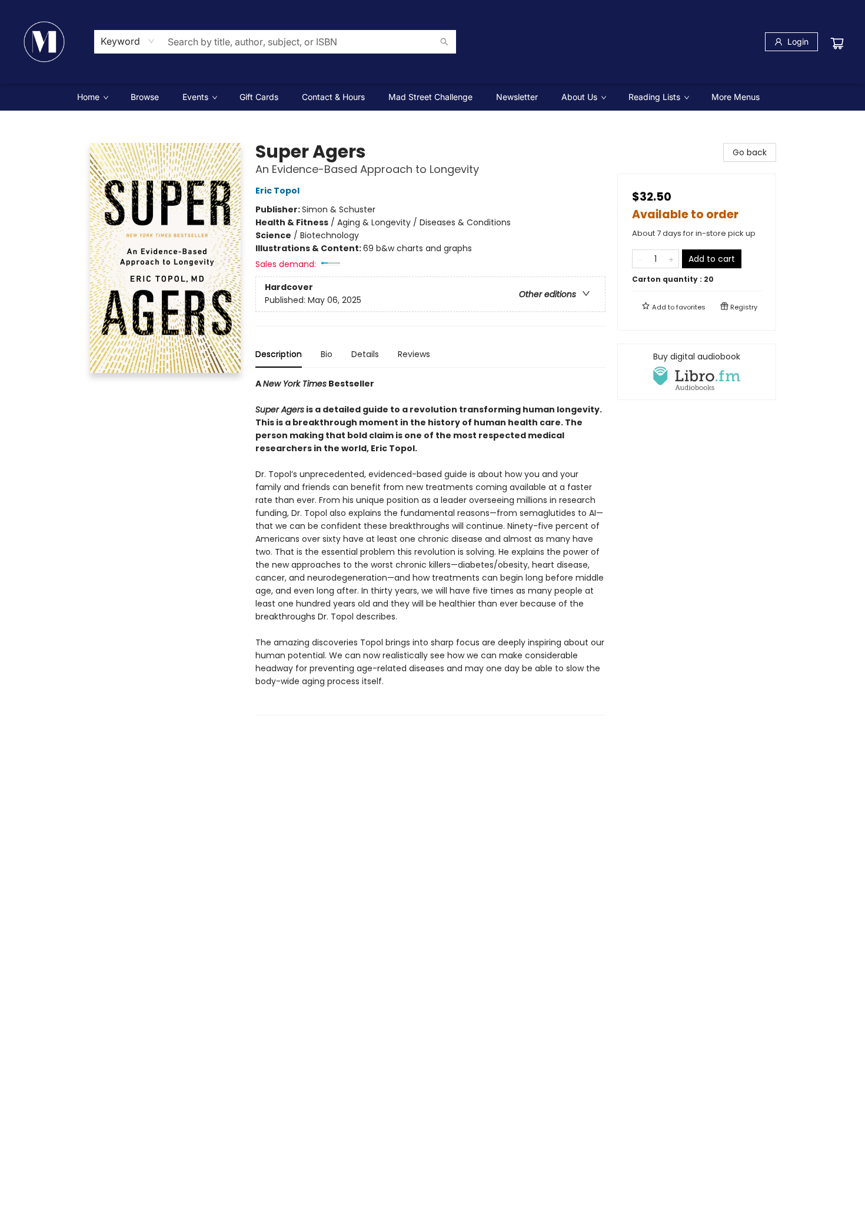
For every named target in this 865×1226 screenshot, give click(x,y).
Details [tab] (365, 354)
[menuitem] (92, 97)
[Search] (444, 42)
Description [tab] (278, 354)
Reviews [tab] (414, 354)
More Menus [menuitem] (735, 97)
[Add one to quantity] (671, 258)
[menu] (432, 97)
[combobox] (128, 41)
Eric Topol (277, 190)
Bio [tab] (326, 354)
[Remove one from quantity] (640, 258)
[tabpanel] (430, 546)
